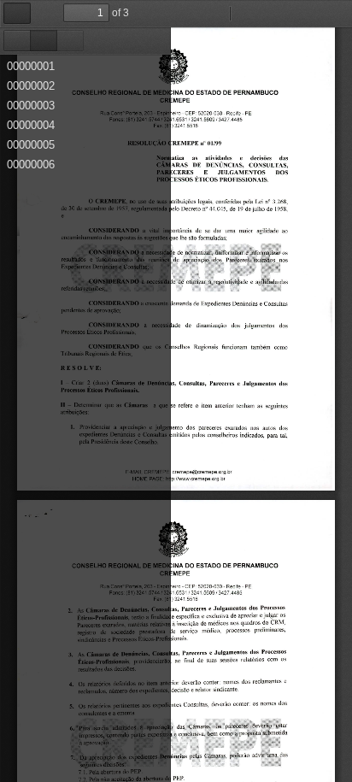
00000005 (31, 144)
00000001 (31, 66)
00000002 (31, 85)
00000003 (31, 105)
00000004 (31, 125)
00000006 (31, 164)
